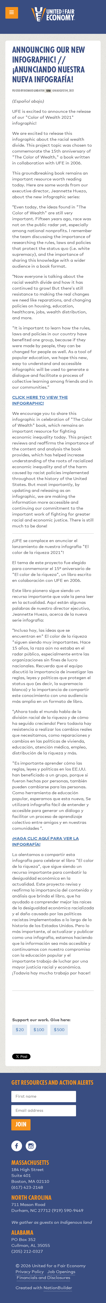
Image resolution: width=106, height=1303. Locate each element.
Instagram (30, 1146)
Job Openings (61, 1272)
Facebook (16, 1146)
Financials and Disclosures (43, 1278)
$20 (20, 1030)
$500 (59, 1030)
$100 (38, 1030)
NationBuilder (58, 1288)
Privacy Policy (30, 1272)
